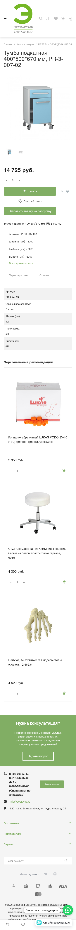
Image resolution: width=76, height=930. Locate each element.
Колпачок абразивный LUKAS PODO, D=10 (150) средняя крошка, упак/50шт (37, 439)
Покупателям (12, 833)
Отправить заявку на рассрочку (29, 211)
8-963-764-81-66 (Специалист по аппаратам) (19, 790)
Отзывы (44, 275)
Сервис (8, 844)
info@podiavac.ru (20, 801)
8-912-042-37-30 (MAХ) (19, 780)
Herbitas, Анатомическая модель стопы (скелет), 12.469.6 (35, 662)
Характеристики (18, 275)
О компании (11, 823)
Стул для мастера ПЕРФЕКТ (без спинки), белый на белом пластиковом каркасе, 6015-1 (37, 553)
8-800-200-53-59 (19, 774)
